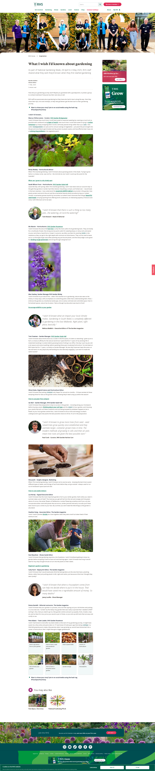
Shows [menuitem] (56, 10)
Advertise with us (99, 753)
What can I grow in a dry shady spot (40, 180)
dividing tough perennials (39, 240)
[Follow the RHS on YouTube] (70, 747)
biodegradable (38, 127)
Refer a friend (91, 753)
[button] (153, 270)
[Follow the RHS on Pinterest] (90, 747)
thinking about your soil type (53, 407)
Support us (35, 753)
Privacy (47, 753)
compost (49, 392)
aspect (70, 407)
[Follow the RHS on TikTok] (75, 747)
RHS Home (31, 56)
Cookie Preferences (59, 753)
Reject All (112, 767)
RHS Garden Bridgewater (58, 118)
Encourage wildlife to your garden (40, 307)
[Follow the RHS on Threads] (80, 747)
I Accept (137, 767)
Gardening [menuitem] (48, 10)
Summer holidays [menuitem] (92, 10)
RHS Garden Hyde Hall (60, 184)
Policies (67, 753)
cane (84, 125)
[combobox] (88, 4)
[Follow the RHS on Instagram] (64, 747)
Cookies (52, 753)
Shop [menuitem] (83, 10)
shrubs (45, 514)
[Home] (38, 5)
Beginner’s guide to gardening (38, 566)
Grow (117, 93)
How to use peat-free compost (38, 399)
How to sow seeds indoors (37, 491)
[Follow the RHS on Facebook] (85, 747)
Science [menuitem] (76, 10)
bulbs (84, 233)
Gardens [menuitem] (63, 10)
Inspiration (43, 56)
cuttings (85, 625)
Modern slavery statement (76, 753)
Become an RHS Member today (77, 733)
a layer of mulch (52, 122)
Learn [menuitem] (70, 10)
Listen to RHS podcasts (117, 753)
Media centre (108, 753)
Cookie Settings (93, 767)
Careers (85, 753)
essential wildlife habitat (64, 191)
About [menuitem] (109, 10)
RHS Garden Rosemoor (55, 226)
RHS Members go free (111, 73)
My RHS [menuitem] (115, 10)
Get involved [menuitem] (39, 10)
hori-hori (51, 229)
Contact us (41, 753)
